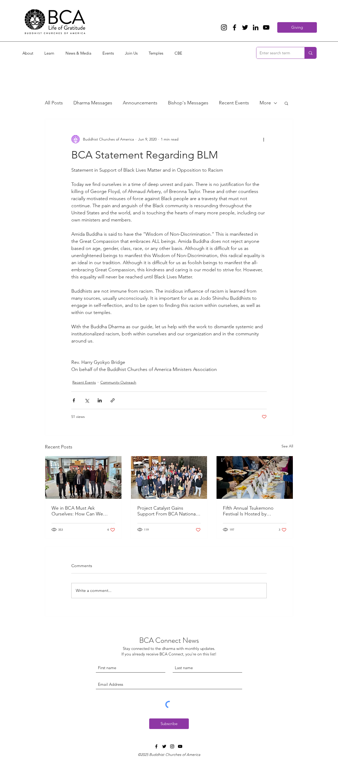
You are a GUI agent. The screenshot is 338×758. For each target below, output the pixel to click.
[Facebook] (234, 27)
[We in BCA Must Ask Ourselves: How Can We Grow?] (83, 477)
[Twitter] (245, 27)
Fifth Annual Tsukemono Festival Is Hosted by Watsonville (248, 511)
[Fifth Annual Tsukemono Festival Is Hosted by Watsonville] (255, 477)
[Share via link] (112, 400)
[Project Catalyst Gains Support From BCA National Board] (169, 477)
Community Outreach (118, 382)
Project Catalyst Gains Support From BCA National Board (167, 511)
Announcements (140, 103)
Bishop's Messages (188, 103)
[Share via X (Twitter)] (86, 400)
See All (287, 446)
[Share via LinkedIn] (99, 400)
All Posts (54, 103)
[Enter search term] (310, 53)
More (265, 103)
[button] (286, 103)
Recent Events (234, 103)
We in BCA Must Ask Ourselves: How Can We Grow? (77, 511)
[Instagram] (224, 27)
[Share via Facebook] (73, 400)
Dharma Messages (92, 103)
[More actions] (263, 139)
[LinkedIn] (256, 27)
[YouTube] (266, 27)
